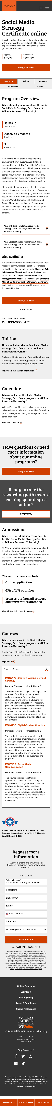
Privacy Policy (26, 997)
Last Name (12, 898)
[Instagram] (30, 1056)
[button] (41, 8)
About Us (26, 991)
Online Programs (26, 985)
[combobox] (26, 882)
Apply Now (26, 309)
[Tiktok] (23, 1063)
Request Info (26, 300)
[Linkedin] (15, 1063)
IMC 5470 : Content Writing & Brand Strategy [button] (25, 679)
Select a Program (13, 880)
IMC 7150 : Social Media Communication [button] (18, 765)
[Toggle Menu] (47, 8)
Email (9, 905)
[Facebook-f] (15, 1056)
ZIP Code (11, 921)
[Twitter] (23, 1056)
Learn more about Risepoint (32, 969)
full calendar (12, 422)
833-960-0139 (19, 322)
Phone (19, 913)
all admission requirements (18, 611)
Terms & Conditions (26, 1003)
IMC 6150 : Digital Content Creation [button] (25, 725)
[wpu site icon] (26, 1023)
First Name (12, 890)
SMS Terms (19, 969)
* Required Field (26, 876)
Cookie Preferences (26, 1008)
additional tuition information (19, 371)
